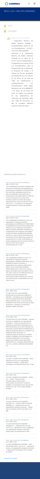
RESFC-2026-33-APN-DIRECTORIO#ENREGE (17, 397)
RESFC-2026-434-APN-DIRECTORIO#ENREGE (18, 253)
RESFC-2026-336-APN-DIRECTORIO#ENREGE (18, 289)
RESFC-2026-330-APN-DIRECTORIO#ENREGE (18, 315)
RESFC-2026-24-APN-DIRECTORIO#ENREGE (17, 420)
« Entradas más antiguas (10, 458)
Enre (16, 184)
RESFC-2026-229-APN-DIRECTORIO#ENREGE (18, 373)
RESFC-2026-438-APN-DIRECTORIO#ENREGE (18, 182)
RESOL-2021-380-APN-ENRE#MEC (21, 38)
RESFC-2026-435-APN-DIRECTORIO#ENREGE (18, 216)
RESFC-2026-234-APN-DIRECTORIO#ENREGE (18, 355)
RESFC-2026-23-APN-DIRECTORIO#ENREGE (17, 440)
